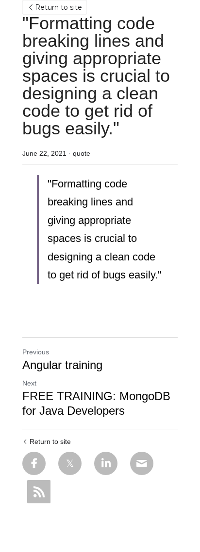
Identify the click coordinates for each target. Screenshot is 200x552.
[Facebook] (34, 463)
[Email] (141, 463)
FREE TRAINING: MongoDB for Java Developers (96, 403)
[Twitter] (70, 463)
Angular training (62, 364)
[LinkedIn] (105, 463)
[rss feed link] (38, 491)
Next (29, 383)
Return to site (58, 7)
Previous (35, 352)
